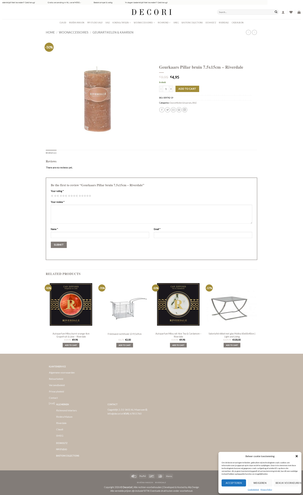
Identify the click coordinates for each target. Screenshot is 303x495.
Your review (58, 202)
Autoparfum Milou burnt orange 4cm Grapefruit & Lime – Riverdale (71, 335)
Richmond (163, 22)
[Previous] (46, 316)
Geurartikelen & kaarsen (112, 32)
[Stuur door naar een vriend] (173, 109)
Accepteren (234, 482)
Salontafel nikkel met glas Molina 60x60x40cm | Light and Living (232, 335)
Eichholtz (211, 22)
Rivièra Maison (76, 22)
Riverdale (224, 22)
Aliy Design (193, 487)
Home (50, 32)
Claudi (62, 22)
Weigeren (260, 482)
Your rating (57, 191)
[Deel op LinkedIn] (184, 109)
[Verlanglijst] (291, 12)
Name (54, 229)
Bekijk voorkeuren (287, 482)
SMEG (176, 22)
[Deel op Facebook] (161, 109)
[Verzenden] (276, 12)
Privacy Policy (266, 489)
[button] (296, 456)
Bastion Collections (192, 22)
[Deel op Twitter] (167, 109)
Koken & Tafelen (121, 22)
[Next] (257, 316)
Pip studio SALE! (95, 22)
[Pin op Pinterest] (179, 109)
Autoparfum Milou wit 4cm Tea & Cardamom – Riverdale (178, 335)
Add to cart (187, 88)
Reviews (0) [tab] (51, 153)
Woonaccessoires (143, 22)
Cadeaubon (238, 22)
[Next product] (248, 32)
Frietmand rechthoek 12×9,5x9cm (125, 334)
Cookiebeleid (253, 489)
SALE (107, 22)
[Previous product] (254, 32)
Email (157, 229)
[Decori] (151, 12)
